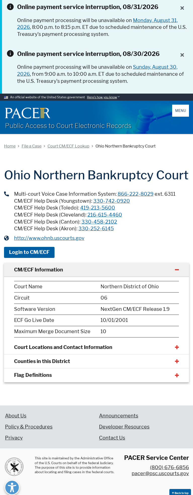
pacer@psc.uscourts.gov (160, 473)
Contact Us (112, 438)
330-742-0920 (111, 201)
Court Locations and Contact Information (63, 347)
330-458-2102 (99, 222)
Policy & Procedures (29, 427)
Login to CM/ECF (29, 252)
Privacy (14, 438)
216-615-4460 (104, 215)
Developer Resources (124, 427)
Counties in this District (42, 361)
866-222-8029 (136, 194)
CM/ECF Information (38, 270)
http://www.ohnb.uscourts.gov (49, 238)
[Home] (27, 113)
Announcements (118, 416)
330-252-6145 (96, 229)
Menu (180, 110)
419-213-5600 (97, 208)
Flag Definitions (33, 375)
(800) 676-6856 (169, 467)
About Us (15, 416)
